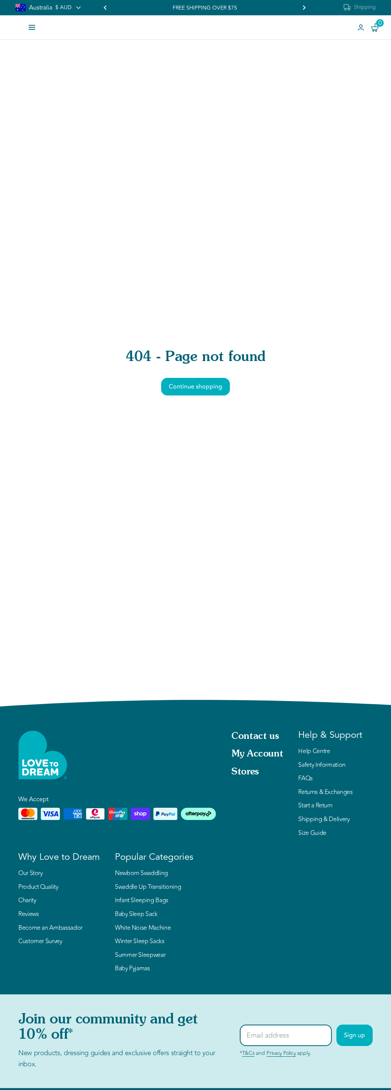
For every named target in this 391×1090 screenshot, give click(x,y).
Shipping (365, 7)
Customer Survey (40, 941)
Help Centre (314, 751)
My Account (257, 754)
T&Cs (248, 1053)
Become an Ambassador (50, 928)
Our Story (30, 873)
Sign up (354, 1035)
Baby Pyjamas (132, 969)
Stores (245, 772)
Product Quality (38, 887)
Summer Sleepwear (140, 955)
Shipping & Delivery (323, 819)
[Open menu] (32, 27)
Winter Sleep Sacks (140, 941)
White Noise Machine (143, 928)
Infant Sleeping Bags (141, 900)
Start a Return (315, 806)
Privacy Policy (281, 1053)
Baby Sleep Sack (136, 914)
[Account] (361, 27)
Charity (27, 900)
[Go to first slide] (304, 7)
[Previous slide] (105, 7)
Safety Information (322, 765)
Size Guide (312, 833)
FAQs (305, 778)
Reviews (28, 914)
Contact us (255, 736)
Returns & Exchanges (325, 792)
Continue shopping (195, 386)
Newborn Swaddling (141, 873)
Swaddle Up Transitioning (148, 887)
